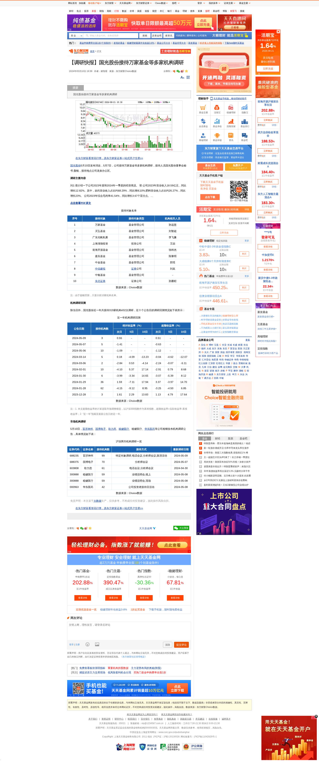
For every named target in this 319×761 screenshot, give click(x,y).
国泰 (204, 356)
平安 (230, 370)
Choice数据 (160, 3)
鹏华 (236, 370)
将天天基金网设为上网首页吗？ (142, 714)
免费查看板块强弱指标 (92, 668)
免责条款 (158, 719)
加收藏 (82, 3)
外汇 (162, 11)
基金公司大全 (163, 43)
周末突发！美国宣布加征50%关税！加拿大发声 (227, 462)
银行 (169, 11)
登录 (71, 644)
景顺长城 (243, 363)
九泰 (204, 367)
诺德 (212, 370)
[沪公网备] (193, 747)
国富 (217, 352)
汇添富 (211, 363)
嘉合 (235, 363)
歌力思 (112, 428)
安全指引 (145, 719)
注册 (77, 644)
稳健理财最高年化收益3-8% (141, 43)
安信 (203, 345)
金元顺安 (227, 367)
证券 (133, 268)
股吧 (207, 11)
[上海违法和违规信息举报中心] (170, 747)
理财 (185, 11)
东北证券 (100, 281)
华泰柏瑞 (244, 359)
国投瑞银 (211, 356)
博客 (225, 11)
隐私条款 (171, 719)
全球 (132, 11)
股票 (86, 11)
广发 (212, 352)
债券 (192, 11)
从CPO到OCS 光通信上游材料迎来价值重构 (225, 480)
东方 (214, 348)
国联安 (239, 352)
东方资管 (221, 374)
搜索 (242, 11)
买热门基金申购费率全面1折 (150, 672)
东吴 (225, 348)
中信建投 (100, 268)
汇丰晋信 (206, 359)
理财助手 (203, 98)
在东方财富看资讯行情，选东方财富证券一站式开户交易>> (109, 158)
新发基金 (192, 43)
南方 (217, 370)
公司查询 (202, 35)
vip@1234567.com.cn (152, 723)
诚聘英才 (226, 719)
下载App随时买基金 (234, 43)
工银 (219, 356)
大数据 (97, 500)
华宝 (232, 356)
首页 (92, 51)
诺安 (206, 370)
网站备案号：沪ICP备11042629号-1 (199, 736)
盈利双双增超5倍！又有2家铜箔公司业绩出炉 (226, 485)
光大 (206, 352)
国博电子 (100, 428)
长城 (229, 345)
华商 (236, 359)
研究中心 (119, 719)
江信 (209, 367)
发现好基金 (119, 43)
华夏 (228, 363)
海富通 (215, 359)
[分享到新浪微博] (182, 71)
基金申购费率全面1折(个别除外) (95, 43)
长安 (224, 345)
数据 (124, 11)
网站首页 (72, 3)
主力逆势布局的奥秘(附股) (146, 668)
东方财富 (109, 3)
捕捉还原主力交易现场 (92, 672)
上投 (228, 374)
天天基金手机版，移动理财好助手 (230, 98)
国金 (222, 352)
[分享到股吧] (174, 71)
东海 (219, 348)
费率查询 (191, 35)
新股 (94, 11)
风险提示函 (185, 719)
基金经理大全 (179, 43)
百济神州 (88, 428)
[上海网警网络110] (125, 747)
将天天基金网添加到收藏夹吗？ (176, 714)
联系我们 (132, 719)
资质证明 (106, 719)
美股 (139, 11)
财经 (71, 11)
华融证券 (228, 359)
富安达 (233, 348)
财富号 (233, 11)
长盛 (235, 345)
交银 (235, 367)
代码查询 (180, 35)
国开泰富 (230, 352)
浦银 (241, 370)
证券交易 (228, 3)
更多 (248, 340)
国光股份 (75, 165)
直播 (200, 11)
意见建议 (199, 719)
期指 (101, 11)
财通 (240, 345)
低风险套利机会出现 (119, 672)
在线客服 (213, 719)
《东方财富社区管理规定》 (133, 656)
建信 (214, 367)
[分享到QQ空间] (186, 71)
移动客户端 (93, 3)
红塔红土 (220, 363)
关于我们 (92, 719)
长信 (245, 345)
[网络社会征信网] (148, 747)
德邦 (203, 348)
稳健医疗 (124, 428)
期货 (154, 11)
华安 (227, 356)
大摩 (243, 367)
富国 (240, 348)
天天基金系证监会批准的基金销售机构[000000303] (132, 727)
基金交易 (243, 3)
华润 (221, 359)
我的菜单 (213, 3)
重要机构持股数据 (118, 668)
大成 (209, 348)
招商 (216, 378)
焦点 (79, 11)
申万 (234, 374)
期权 (109, 11)
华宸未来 (240, 356)
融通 (211, 374)
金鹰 (220, 367)
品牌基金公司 (206, 339)
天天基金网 (145, 528)
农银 (222, 370)
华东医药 (150, 428)
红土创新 (203, 363)
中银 (221, 378)
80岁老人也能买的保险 (211, 43)
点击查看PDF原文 (80, 203)
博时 (211, 345)
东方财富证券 (142, 3)
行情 (116, 11)
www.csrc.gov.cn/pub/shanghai (174, 732)
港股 (147, 11)
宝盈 (216, 345)
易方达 (207, 378)
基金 (177, 11)
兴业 (242, 374)
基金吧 (216, 11)
